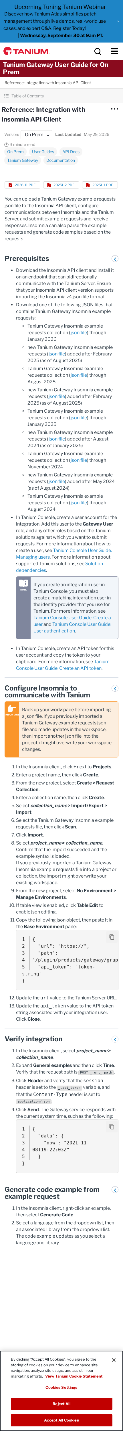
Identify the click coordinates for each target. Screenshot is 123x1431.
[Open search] (97, 51)
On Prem (15, 151)
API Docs (71, 151)
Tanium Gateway (22, 160)
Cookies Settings (61, 1387)
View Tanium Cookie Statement (74, 1376)
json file (79, 332)
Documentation (60, 160)
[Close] (114, 1360)
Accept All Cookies (61, 1420)
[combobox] (36, 134)
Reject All (61, 1403)
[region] (61, 1391)
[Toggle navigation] (114, 51)
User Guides (43, 151)
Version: (11, 134)
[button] (118, 21)
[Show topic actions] (114, 109)
